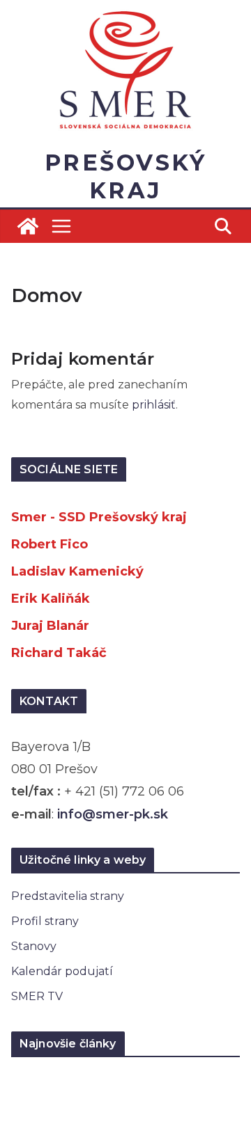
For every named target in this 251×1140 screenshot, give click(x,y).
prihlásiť (154, 404)
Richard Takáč (59, 652)
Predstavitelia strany (67, 896)
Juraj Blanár (50, 625)
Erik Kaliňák (50, 598)
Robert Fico (49, 544)
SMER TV (37, 996)
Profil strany (45, 921)
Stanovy (33, 946)
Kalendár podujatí (62, 971)
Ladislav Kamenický (77, 571)
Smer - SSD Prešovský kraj (99, 517)
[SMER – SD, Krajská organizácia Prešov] (28, 226)
